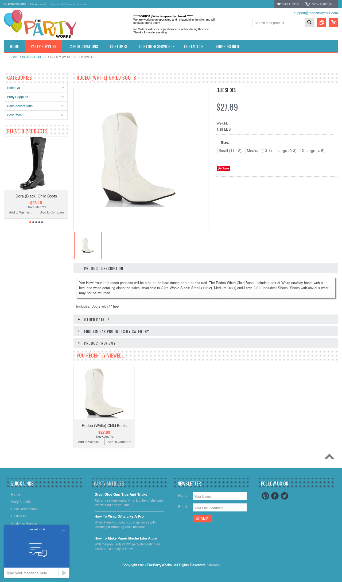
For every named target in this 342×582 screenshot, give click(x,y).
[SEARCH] (309, 23)
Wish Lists (290, 4)
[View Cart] (333, 22)
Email (182, 506)
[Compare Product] (321, 22)
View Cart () (322, 4)
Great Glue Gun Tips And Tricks (121, 494)
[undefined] (138, 205)
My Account (38, 4)
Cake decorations (20, 105)
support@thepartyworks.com (316, 12)
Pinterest (265, 496)
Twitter (284, 496)
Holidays (13, 87)
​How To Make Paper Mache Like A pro (126, 538)
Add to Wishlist (19, 212)
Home (13, 57)
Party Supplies (34, 57)
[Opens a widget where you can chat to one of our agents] (36, 551)
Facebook (275, 496)
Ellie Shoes (226, 90)
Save (225, 168)
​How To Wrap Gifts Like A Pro (119, 516)
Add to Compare (52, 212)
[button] (341, 581)
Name (182, 495)
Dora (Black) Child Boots (36, 196)
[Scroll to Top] (331, 458)
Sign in (54, 4)
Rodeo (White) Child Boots (104, 425)
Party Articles (109, 483)
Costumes (14, 114)
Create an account (75, 4)
